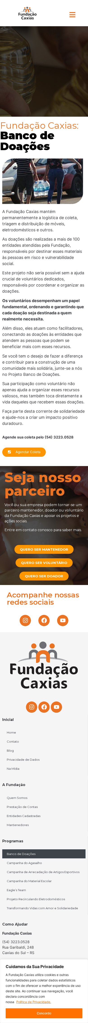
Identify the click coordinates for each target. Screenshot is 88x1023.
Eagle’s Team (16, 890)
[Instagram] (25, 620)
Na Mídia (13, 768)
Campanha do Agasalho (24, 863)
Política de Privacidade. (33, 1002)
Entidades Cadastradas (23, 816)
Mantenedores (18, 825)
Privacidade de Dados (23, 759)
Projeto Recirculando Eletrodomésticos (36, 899)
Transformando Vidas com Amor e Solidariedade (42, 908)
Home (11, 732)
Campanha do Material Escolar (29, 881)
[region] (44, 991)
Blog (10, 750)
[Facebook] (44, 620)
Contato (13, 741)
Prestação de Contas (22, 807)
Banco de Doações (21, 854)
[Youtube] (62, 620)
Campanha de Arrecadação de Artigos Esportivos (43, 872)
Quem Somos (17, 798)
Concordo (44, 1013)
